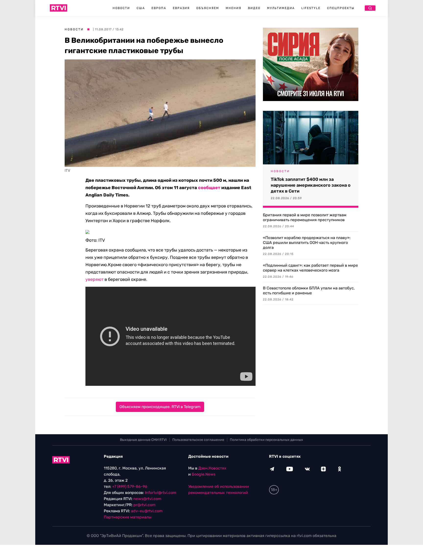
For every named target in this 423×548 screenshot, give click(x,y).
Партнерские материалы (127, 517)
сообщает (209, 187)
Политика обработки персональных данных (266, 440)
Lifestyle (310, 8)
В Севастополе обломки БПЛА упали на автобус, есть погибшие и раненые (309, 290)
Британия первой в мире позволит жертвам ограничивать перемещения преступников (304, 217)
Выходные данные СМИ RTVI (143, 440)
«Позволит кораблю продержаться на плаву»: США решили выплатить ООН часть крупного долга (307, 242)
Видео (254, 8)
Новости (121, 8)
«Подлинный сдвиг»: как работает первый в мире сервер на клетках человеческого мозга (310, 268)
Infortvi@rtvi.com (160, 492)
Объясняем (207, 8)
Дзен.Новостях (212, 468)
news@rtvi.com (147, 498)
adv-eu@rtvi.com (147, 511)
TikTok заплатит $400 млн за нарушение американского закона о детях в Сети (311, 185)
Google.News (203, 474)
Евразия (181, 8)
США (141, 8)
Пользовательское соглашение (198, 440)
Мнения (233, 8)
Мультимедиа (281, 8)
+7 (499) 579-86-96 (129, 486)
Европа (159, 8)
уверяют (94, 279)
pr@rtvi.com (144, 504)
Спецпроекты (340, 8)
